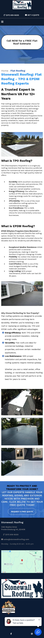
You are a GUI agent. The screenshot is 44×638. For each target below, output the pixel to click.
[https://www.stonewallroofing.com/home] (22, 5)
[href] (22, 561)
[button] (2, 22)
